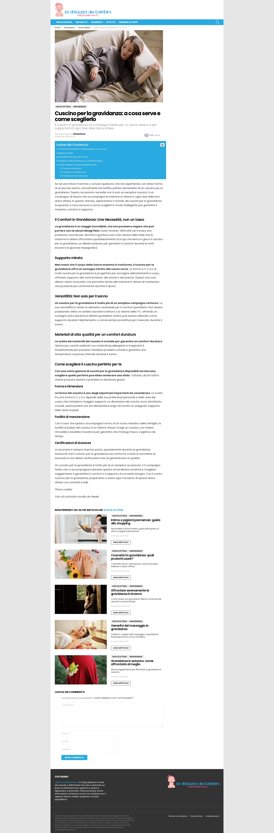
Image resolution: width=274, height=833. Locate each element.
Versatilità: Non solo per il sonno (73, 157)
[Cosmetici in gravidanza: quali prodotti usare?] (81, 564)
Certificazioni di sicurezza (76, 175)
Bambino (96, 22)
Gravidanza (64, 22)
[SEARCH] (217, 22)
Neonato (81, 22)
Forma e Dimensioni (72, 168)
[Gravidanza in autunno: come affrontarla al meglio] (81, 669)
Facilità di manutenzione (75, 172)
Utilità (110, 22)
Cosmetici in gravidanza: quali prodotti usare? (132, 557)
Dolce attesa (113, 510)
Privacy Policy (196, 816)
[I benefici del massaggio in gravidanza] (81, 634)
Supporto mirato (65, 153)
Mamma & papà (128, 22)
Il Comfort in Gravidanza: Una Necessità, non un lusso (82, 149)
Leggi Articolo (121, 542)
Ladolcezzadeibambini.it (67, 782)
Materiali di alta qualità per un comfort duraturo (81, 161)
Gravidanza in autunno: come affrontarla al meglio (132, 662)
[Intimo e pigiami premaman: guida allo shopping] (81, 529)
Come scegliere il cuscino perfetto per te (78, 164)
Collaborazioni (212, 816)
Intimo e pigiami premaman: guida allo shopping (135, 522)
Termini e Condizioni (177, 816)
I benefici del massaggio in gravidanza (130, 627)
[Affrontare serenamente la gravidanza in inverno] (81, 599)
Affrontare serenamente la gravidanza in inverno (130, 592)
